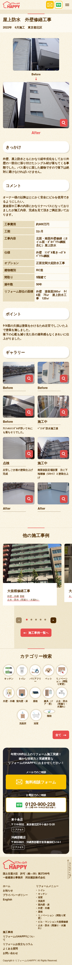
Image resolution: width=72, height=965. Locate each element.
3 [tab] (36, 619)
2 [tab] (31, 619)
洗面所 (41, 901)
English (7, 899)
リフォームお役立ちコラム (18, 944)
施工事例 (8, 932)
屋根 (40, 911)
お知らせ (8, 890)
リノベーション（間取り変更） (52, 917)
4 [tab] (40, 619)
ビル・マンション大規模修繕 (53, 921)
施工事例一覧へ (38, 632)
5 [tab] (45, 619)
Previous (19, 620)
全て (58, 735)
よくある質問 (10, 948)
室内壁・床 (44, 904)
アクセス (19, 829)
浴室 (40, 897)
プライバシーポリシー (15, 895)
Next (53, 620)
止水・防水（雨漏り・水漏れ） (52, 927)
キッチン (42, 893)
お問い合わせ (10, 953)
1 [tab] (27, 619)
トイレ (41, 890)
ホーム (6, 886)
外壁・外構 (44, 908)
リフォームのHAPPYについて (18, 937)
